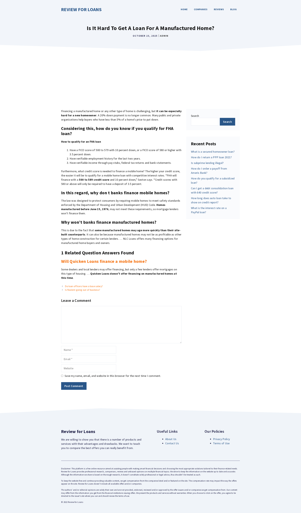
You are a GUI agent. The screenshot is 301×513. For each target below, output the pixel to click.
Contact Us (172, 443)
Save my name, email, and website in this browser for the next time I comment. (113, 376)
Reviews (219, 9)
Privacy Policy (221, 439)
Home (184, 9)
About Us (170, 439)
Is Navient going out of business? (82, 289)
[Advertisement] (150, 76)
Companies (201, 9)
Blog (233, 9)
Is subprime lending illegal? (207, 163)
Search (195, 116)
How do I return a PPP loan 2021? (211, 157)
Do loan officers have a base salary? (84, 286)
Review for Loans (81, 9)
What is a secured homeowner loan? (213, 151)
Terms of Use (221, 443)
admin (164, 35)
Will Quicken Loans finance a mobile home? (104, 261)
